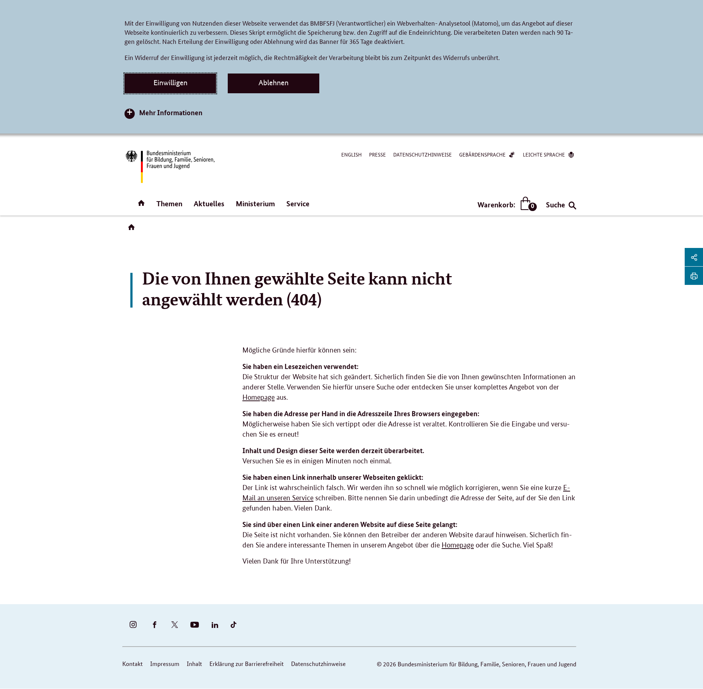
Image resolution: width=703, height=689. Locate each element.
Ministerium (255, 203)
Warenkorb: (505, 205)
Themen (169, 203)
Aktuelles (209, 203)
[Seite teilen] (694, 257)
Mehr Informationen (170, 112)
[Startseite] (132, 230)
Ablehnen (273, 82)
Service (297, 203)
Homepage (258, 397)
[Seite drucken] (694, 276)
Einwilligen (170, 82)
